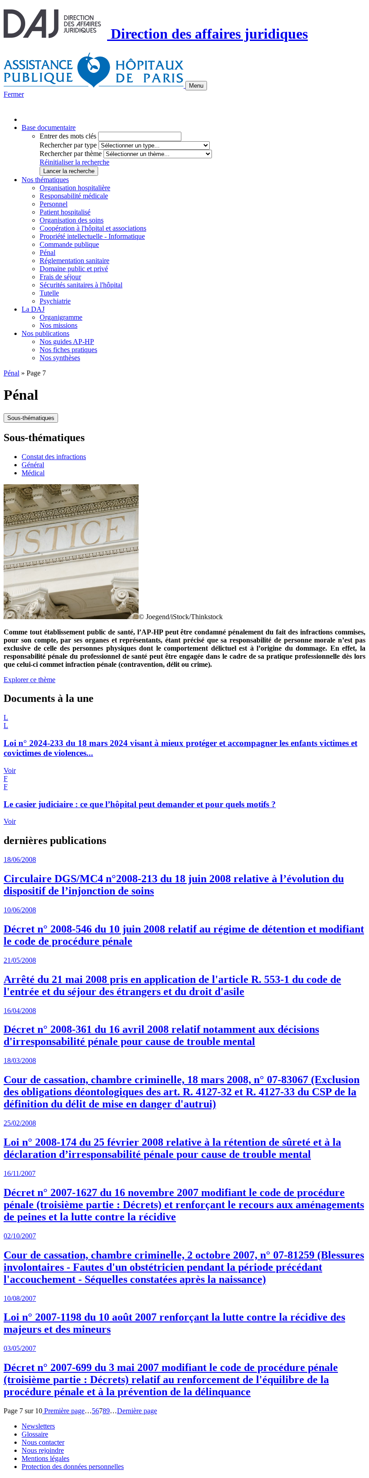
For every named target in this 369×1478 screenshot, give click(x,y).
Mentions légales (45, 1458)
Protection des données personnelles (73, 1466)
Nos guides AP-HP (67, 341)
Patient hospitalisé (65, 212)
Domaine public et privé (74, 268)
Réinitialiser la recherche (74, 162)
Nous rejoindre (43, 1450)
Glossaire (35, 1434)
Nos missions (58, 325)
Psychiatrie (55, 301)
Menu (196, 85)
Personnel (54, 204)
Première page (63, 1411)
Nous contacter (43, 1442)
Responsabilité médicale (74, 196)
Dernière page (137, 1411)
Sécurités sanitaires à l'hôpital (81, 285)
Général (33, 465)
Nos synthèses (60, 358)
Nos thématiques (45, 179)
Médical (33, 473)
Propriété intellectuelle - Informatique (92, 236)
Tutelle (49, 293)
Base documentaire (49, 127)
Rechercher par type (68, 145)
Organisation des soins (72, 220)
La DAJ (33, 309)
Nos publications (45, 333)
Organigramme (61, 317)
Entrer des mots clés (68, 136)
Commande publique (69, 244)
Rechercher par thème (71, 153)
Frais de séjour (60, 277)
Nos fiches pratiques (68, 349)
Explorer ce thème (29, 679)
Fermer (14, 94)
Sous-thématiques (30, 418)
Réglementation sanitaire (74, 260)
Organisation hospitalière (75, 188)
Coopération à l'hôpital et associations (93, 228)
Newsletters (38, 1426)
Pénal (47, 252)
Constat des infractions (54, 456)
